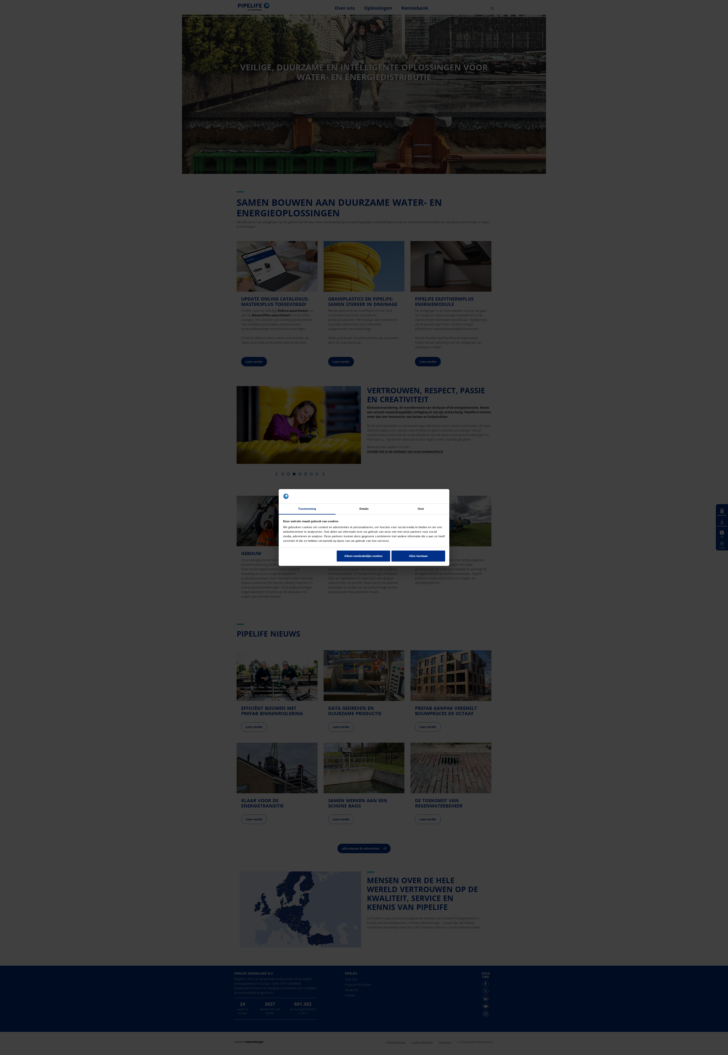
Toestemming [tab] (307, 508)
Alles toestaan (418, 556)
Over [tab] (421, 508)
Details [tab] (364, 508)
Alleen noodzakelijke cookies (363, 556)
